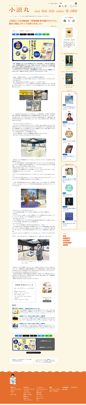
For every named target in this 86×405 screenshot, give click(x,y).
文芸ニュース (16, 16)
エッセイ (12, 392)
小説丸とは (56, 3)
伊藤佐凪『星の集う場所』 (67, 194)
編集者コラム (26, 396)
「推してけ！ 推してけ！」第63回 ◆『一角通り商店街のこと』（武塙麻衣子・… (69, 180)
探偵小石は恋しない (67, 242)
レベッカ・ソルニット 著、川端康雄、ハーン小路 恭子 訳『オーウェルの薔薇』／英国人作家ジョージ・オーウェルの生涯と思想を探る (45, 361)
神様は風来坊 (46, 226)
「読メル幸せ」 (26, 391)
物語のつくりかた (39, 398)
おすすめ (51, 10)
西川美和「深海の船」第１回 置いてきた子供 (69, 224)
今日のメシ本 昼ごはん (28, 400)
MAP (16, 297)
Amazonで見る (47, 301)
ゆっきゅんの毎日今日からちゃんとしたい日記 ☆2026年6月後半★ (69, 107)
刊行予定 (64, 389)
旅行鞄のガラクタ (29, 30)
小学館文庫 (73, 10)
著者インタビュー (39, 391)
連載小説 (12, 391)
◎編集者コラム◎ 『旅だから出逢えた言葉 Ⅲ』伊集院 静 (32, 316)
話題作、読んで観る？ (27, 394)
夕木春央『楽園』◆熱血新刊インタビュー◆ (69, 157)
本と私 (37, 400)
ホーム (11, 16)
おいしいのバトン (39, 396)
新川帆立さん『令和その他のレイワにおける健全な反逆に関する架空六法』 (22, 360)
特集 (67, 10)
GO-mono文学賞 (66, 238)
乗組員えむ (35, 69)
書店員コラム (26, 398)
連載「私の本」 (39, 394)
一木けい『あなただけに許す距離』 (69, 141)
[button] (63, 60)
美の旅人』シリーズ (36, 215)
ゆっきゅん (65, 245)
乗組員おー (50, 69)
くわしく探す (74, 6)
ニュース (37, 10)
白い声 (21, 217)
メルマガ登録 (50, 3)
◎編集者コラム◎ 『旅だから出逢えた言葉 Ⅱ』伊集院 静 (32, 323)
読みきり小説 (13, 394)
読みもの (44, 10)
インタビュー (60, 10)
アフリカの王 (29, 212)
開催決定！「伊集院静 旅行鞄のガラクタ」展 (29, 308)
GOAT (64, 236)
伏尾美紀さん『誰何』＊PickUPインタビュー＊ (69, 124)
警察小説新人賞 (66, 240)
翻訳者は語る (39, 392)
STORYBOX (74, 387)
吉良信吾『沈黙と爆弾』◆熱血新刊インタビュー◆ (69, 209)
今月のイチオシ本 (27, 392)
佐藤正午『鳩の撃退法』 (54, 391)
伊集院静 (22, 30)
